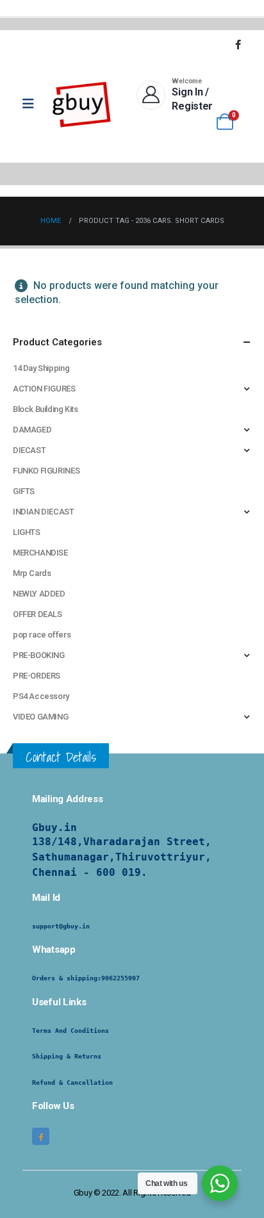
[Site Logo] (82, 104)
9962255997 (120, 978)
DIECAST (29, 450)
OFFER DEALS (37, 614)
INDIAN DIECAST (43, 511)
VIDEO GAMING (40, 716)
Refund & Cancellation (72, 1082)
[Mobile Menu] (32, 104)
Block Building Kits (45, 409)
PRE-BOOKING (39, 655)
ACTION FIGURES (44, 388)
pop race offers (41, 634)
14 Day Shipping (41, 368)
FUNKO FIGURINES (46, 470)
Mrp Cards (32, 573)
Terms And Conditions (70, 1030)
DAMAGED (32, 429)
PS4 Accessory (41, 696)
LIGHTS (26, 532)
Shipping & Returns (66, 1056)
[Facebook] (237, 44)
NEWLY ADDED (39, 593)
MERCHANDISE (40, 552)
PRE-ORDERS (36, 675)
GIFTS (24, 491)
